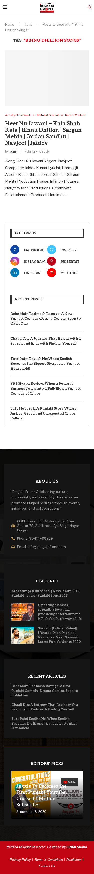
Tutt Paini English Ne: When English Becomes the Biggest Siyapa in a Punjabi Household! (45, 364)
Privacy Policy (20, 860)
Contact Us (47, 866)
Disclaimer (74, 860)
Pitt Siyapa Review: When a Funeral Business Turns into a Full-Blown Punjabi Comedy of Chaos (45, 388)
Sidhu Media (76, 847)
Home (9, 24)
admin (13, 151)
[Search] (89, 7)
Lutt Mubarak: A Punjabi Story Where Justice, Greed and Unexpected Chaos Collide (43, 413)
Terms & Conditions (48, 860)
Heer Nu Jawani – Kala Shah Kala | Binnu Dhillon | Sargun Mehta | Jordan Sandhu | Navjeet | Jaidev (43, 133)
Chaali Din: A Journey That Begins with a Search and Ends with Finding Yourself (45, 341)
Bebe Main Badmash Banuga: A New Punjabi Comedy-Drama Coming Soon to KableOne (45, 319)
